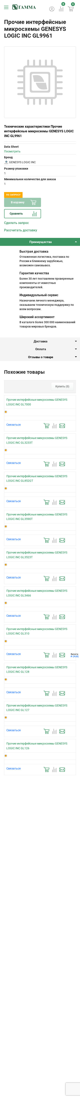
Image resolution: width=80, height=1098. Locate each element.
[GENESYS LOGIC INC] (6, 162)
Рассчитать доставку (20, 230)
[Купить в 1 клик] (46, 425)
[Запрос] (62, 426)
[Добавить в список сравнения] (54, 425)
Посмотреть (12, 151)
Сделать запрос (16, 223)
